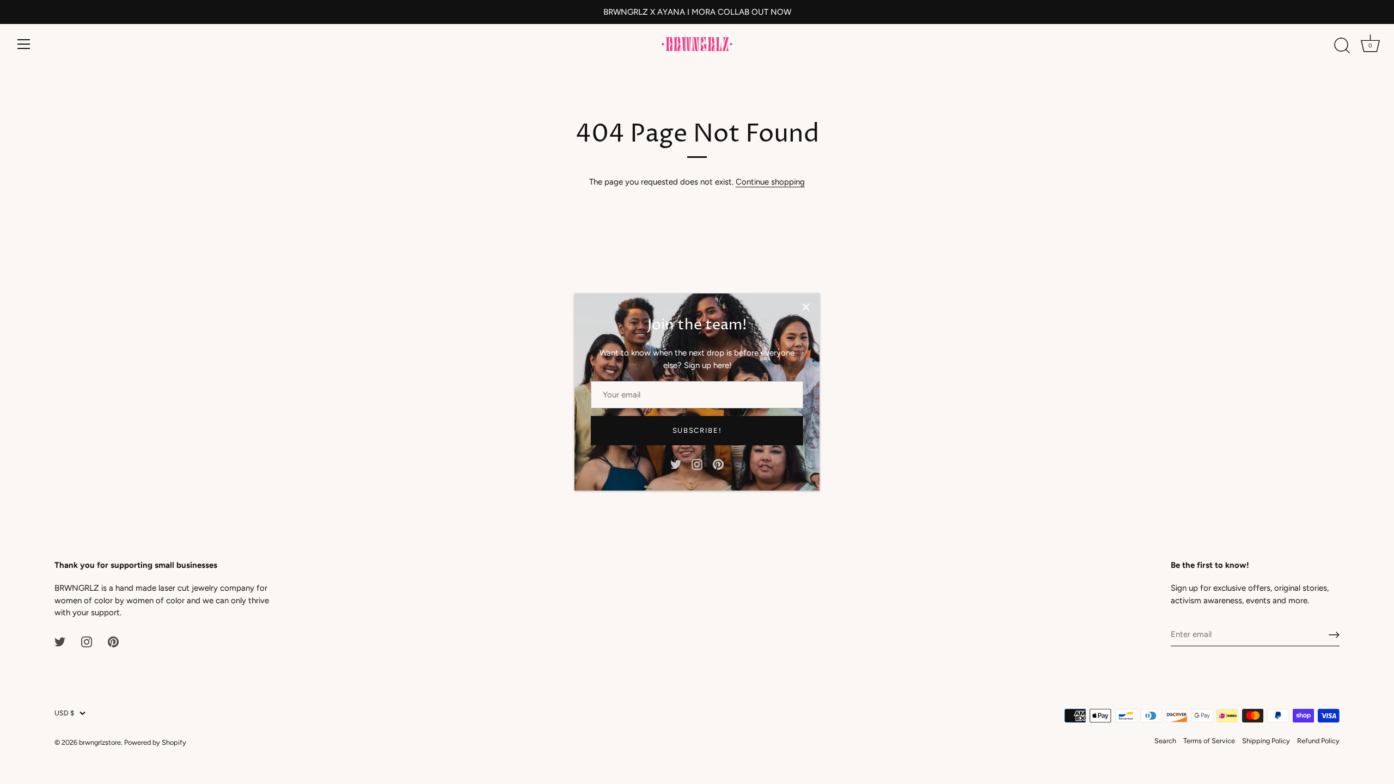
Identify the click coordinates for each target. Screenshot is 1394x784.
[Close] (806, 307)
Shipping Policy (1266, 741)
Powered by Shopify (155, 742)
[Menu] (24, 44)
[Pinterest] (718, 464)
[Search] (1342, 46)
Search (1165, 741)
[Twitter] (675, 464)
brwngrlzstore (100, 742)
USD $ (64, 713)
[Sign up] (1334, 634)
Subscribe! (697, 430)
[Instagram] (697, 464)
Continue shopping (770, 182)
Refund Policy (1318, 741)
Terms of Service (1209, 741)
